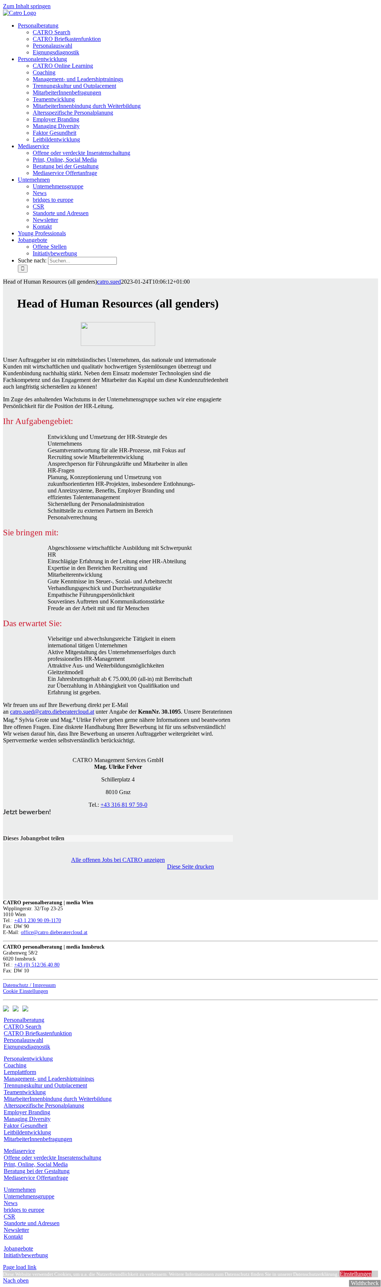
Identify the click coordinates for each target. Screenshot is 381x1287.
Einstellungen (356, 1274)
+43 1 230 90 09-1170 (37, 920)
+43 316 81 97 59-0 (123, 805)
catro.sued (109, 281)
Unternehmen (20, 1189)
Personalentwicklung (28, 1058)
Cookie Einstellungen (25, 991)
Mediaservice (19, 1151)
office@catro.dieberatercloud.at (54, 932)
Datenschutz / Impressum (29, 985)
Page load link (19, 1267)
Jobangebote (18, 1248)
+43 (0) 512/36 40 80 (37, 965)
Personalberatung (24, 1020)
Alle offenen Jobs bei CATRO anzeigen (118, 860)
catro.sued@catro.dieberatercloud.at (52, 711)
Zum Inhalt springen (27, 6)
